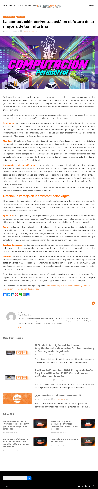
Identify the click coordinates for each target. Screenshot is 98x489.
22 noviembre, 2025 (10, 450)
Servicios (12, 5)
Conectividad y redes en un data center (64, 440)
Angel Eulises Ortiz (28, 31)
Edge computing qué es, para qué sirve (63, 286)
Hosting (21, 16)
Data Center (9, 16)
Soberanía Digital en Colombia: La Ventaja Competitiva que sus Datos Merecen (64, 425)
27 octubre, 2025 (57, 445)
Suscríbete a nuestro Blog (27, 5)
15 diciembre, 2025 (9, 432)
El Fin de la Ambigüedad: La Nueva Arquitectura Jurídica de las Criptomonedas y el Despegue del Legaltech (64, 348)
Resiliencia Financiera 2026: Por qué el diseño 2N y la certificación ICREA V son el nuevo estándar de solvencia (64, 373)
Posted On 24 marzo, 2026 (43, 355)
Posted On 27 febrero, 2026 (44, 380)
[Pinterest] (79, 486)
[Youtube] (86, 486)
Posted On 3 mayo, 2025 (43, 399)
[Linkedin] (82, 486)
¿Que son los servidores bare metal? (58, 395)
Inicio (5, 5)
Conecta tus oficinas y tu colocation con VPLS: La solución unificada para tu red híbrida (16, 443)
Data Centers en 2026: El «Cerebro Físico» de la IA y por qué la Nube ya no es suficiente (16, 425)
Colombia (58, 355)
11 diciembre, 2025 (57, 432)
